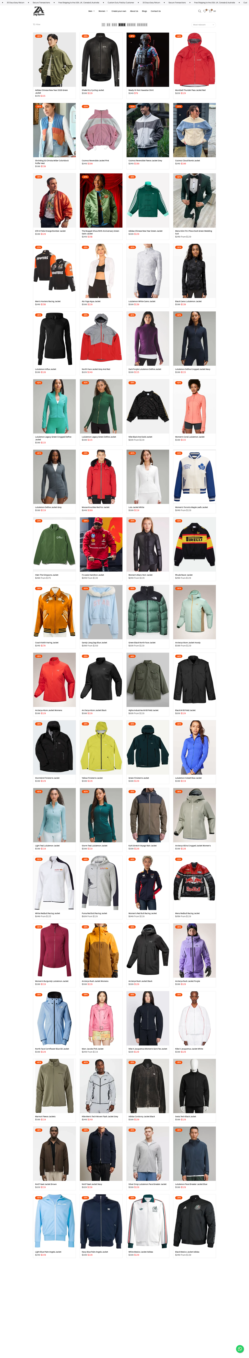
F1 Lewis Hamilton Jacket (93, 575)
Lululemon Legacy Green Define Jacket (99, 437)
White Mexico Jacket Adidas (141, 1252)
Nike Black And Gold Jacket (140, 437)
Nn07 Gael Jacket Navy (92, 1184)
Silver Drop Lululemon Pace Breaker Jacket (148, 1184)
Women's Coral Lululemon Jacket (190, 437)
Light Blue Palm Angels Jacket (48, 1252)
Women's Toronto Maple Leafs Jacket (191, 507)
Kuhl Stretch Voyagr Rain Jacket (143, 845)
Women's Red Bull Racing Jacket (143, 913)
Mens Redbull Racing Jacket (187, 913)
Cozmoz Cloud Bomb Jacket (187, 160)
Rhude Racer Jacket (184, 575)
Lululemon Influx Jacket (45, 369)
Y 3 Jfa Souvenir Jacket (45, 1319)
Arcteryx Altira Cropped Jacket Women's (193, 845)
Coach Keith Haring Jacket (46, 642)
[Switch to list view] (103, 24)
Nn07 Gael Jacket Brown (46, 1184)
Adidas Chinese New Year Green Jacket (145, 231)
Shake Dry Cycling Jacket (93, 90)
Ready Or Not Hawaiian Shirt (141, 90)
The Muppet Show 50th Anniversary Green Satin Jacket (100, 232)
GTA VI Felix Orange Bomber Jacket (50, 231)
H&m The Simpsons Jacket (46, 575)
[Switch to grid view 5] (131, 24)
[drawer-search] (199, 11)
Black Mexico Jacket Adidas (187, 1252)
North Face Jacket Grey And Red (96, 369)
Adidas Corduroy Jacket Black (142, 1116)
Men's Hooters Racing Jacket (48, 301)
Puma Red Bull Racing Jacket (94, 913)
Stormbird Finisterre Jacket (47, 778)
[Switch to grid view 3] (114, 24)
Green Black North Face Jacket (142, 642)
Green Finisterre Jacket (139, 778)
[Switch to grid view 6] (142, 24)
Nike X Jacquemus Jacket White (189, 1049)
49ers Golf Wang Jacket (139, 1319)
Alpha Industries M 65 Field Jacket (143, 710)
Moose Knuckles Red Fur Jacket (95, 507)
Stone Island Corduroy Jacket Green (98, 1319)
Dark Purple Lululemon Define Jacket (145, 369)
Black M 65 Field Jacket (185, 710)
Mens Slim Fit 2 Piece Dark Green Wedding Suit (193, 232)
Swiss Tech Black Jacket (185, 1116)
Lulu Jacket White (136, 507)
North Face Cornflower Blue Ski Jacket (52, 1049)
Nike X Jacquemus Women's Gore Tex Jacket (148, 1049)
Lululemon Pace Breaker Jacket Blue (191, 1184)
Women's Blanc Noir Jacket (141, 575)
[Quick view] (73, 42)
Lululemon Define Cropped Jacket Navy (192, 369)
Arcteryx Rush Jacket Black (140, 981)
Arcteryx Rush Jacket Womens (95, 981)
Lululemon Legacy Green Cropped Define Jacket (53, 438)
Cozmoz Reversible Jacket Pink (95, 160)
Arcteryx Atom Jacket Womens (48, 710)
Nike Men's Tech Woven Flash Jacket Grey (100, 1116)
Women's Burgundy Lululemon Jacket (51, 981)
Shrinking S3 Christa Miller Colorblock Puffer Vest (52, 161)
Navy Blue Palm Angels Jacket (95, 1252)
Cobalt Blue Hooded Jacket (187, 1319)
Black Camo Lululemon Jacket (188, 301)
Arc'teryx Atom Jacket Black (94, 710)
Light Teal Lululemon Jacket (47, 845)
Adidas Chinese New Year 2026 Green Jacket (51, 91)
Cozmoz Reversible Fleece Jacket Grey (145, 160)
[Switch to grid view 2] (108, 24)
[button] (73, 37)
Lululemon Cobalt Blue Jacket (188, 778)
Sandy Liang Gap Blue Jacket (94, 642)
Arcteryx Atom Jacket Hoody (187, 642)
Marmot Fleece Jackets (45, 1116)
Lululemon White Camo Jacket (142, 301)
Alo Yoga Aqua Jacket (91, 301)
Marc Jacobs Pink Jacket (92, 1049)
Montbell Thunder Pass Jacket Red (190, 90)
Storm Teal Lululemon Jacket (94, 845)
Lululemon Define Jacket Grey (48, 507)
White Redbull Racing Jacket (47, 913)
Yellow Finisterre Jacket (92, 778)
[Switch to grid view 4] (122, 24)
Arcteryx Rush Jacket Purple (187, 981)
